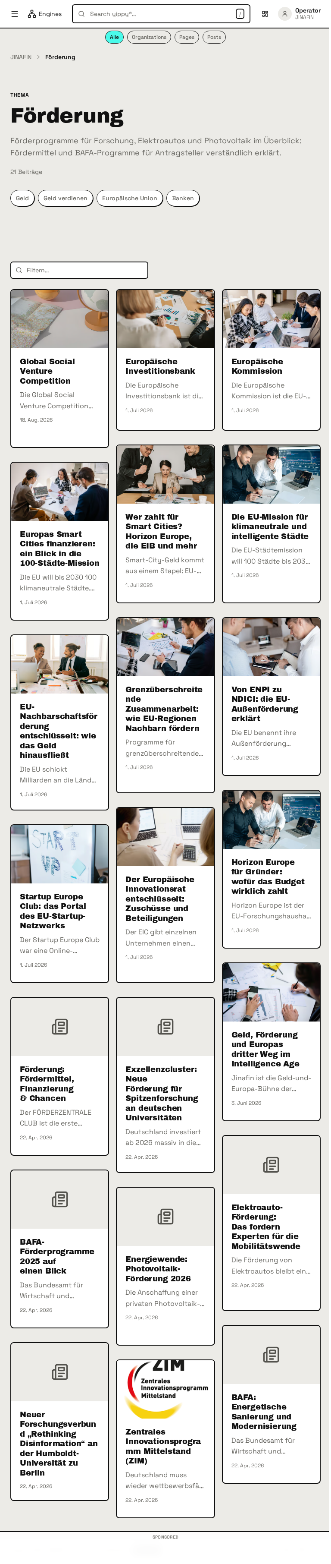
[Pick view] (265, 14)
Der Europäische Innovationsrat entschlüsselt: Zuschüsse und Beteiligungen (159, 899)
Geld (22, 198)
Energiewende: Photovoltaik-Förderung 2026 (157, 1269)
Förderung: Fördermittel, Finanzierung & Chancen (47, 1084)
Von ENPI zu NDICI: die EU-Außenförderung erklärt (264, 704)
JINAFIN (20, 57)
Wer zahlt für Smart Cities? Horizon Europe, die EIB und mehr (161, 532)
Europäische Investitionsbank (160, 366)
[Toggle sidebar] (14, 14)
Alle (114, 37)
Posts (214, 37)
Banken (183, 198)
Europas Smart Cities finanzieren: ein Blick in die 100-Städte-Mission (60, 549)
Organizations (149, 37)
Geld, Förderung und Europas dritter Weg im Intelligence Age (265, 1050)
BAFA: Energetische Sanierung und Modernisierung (264, 1412)
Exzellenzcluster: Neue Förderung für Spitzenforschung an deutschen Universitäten (161, 1094)
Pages (186, 37)
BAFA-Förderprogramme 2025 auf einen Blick (57, 1257)
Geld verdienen (65, 198)
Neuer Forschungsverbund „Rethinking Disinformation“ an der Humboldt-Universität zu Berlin (59, 1443)
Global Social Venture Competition (47, 371)
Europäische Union (129, 198)
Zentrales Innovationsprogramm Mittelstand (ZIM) (163, 1447)
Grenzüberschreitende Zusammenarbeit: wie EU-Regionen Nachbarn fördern (164, 709)
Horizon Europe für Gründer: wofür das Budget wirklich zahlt (268, 877)
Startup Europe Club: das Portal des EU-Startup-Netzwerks (53, 911)
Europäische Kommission (257, 366)
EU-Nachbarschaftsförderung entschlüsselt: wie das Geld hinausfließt (58, 731)
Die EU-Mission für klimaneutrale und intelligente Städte (270, 527)
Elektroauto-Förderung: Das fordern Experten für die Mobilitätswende (265, 1227)
